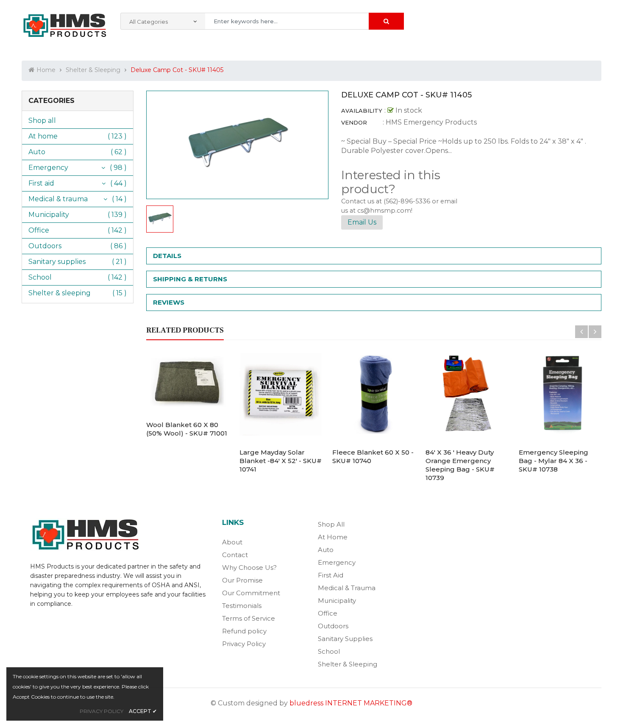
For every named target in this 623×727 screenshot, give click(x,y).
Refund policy (244, 631)
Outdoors (44, 246)
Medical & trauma (58, 199)
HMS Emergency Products (431, 122)
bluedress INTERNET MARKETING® (350, 703)
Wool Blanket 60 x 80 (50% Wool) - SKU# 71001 (186, 429)
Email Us (362, 222)
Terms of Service (248, 618)
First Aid (330, 575)
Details (167, 256)
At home (43, 136)
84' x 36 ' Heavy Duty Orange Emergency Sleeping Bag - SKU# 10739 (460, 465)
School (40, 277)
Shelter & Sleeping (347, 664)
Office (38, 230)
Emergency (48, 168)
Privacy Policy (244, 644)
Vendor (354, 122)
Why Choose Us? (249, 567)
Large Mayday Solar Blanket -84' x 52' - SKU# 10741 (280, 460)
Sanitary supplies (57, 262)
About (232, 542)
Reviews (168, 302)
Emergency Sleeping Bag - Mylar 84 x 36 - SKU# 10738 (553, 460)
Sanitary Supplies (345, 639)
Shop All (331, 524)
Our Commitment (251, 593)
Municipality (48, 215)
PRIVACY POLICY (101, 711)
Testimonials (241, 606)
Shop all (42, 121)
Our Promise (242, 580)
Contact (235, 555)
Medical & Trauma (346, 588)
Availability (361, 110)
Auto (36, 152)
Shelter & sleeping (59, 293)
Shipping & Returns (190, 279)
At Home (333, 537)
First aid (41, 183)
